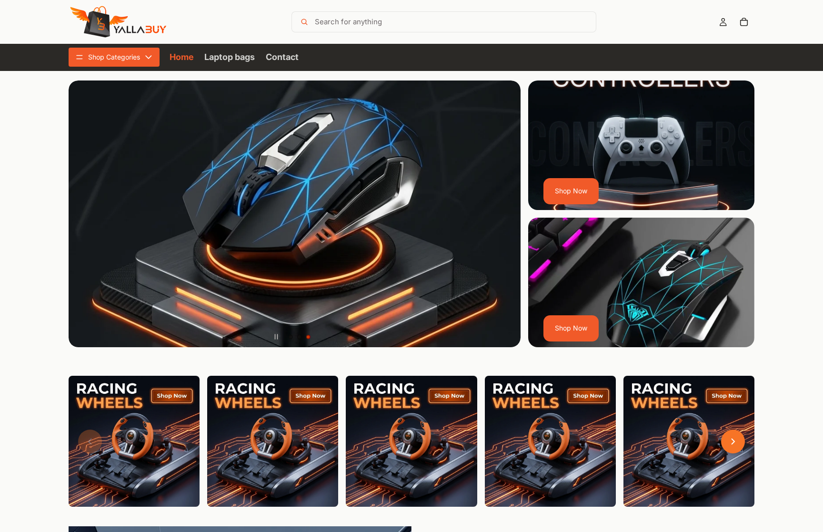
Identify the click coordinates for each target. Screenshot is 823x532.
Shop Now (571, 191)
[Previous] (90, 441)
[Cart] (743, 21)
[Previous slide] (82, 213)
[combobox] (453, 22)
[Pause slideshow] (276, 336)
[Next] (733, 441)
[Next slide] (506, 213)
